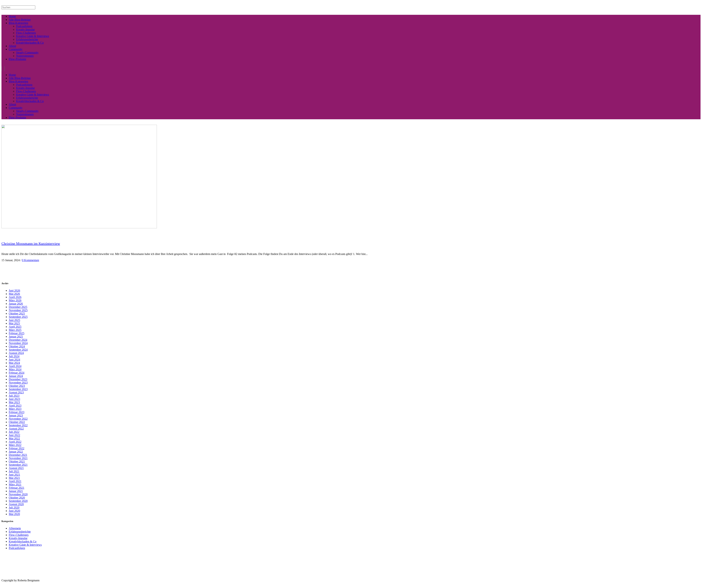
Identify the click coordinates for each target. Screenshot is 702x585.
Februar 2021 (16, 487)
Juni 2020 (14, 510)
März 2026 (15, 300)
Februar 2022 (16, 448)
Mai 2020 (14, 514)
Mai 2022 (14, 438)
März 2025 (15, 329)
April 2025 (15, 326)
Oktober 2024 (17, 346)
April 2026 (15, 297)
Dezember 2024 (18, 339)
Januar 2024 (16, 376)
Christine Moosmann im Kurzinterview (30, 243)
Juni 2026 (14, 290)
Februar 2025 (16, 333)
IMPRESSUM (7, 577)
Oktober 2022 (17, 422)
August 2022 (16, 428)
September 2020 (18, 500)
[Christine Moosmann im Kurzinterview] (79, 227)
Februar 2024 (16, 372)
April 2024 (15, 366)
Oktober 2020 (17, 497)
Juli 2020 (14, 507)
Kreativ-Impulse (18, 538)
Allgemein (15, 528)
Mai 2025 (14, 323)
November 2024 (18, 343)
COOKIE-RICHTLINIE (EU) (43, 577)
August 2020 (16, 504)
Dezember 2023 (18, 379)
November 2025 (18, 310)
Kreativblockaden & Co (22, 541)
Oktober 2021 (17, 461)
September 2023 (18, 389)
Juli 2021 (14, 471)
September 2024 (18, 349)
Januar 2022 (16, 451)
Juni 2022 (14, 435)
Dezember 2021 (18, 454)
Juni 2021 (14, 474)
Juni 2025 (14, 320)
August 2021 (16, 468)
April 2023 (15, 405)
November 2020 (18, 494)
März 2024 (15, 369)
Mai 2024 (14, 362)
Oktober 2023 (17, 385)
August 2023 (16, 392)
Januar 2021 (16, 491)
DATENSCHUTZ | (22, 577)
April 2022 (15, 441)
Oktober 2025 (17, 313)
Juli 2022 (14, 431)
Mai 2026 (14, 293)
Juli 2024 (14, 356)
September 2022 (18, 425)
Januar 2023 (16, 415)
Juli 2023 (14, 395)
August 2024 (16, 353)
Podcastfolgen (17, 548)
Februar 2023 (16, 412)
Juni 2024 (14, 359)
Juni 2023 (14, 399)
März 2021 (15, 484)
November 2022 (18, 418)
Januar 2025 (16, 336)
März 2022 (15, 445)
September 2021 (18, 464)
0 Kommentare (30, 260)
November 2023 (18, 382)
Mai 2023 (14, 402)
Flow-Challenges (19, 534)
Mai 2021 (14, 477)
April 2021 (15, 481)
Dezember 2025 (18, 306)
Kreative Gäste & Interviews (25, 544)
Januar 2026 (16, 303)
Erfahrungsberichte (20, 531)
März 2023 (15, 408)
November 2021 (18, 458)
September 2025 (18, 316)
